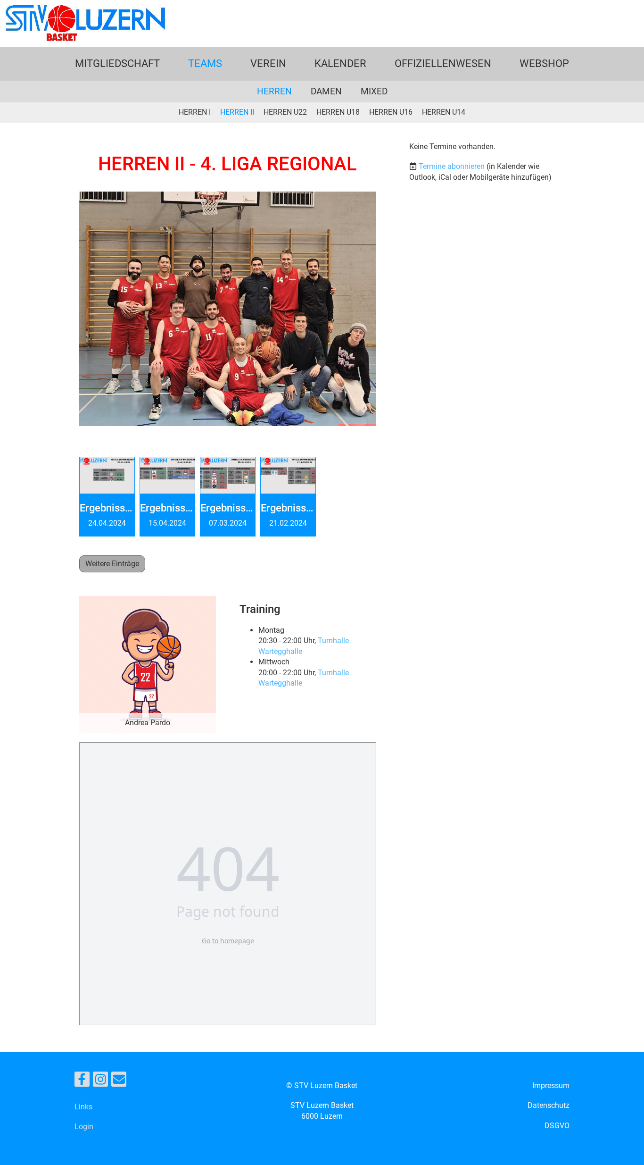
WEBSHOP (544, 63)
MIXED (374, 91)
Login (83, 1126)
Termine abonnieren (452, 166)
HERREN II (237, 112)
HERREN (274, 91)
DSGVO (557, 1125)
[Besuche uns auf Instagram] (100, 1081)
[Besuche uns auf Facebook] (82, 1081)
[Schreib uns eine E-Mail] (118, 1081)
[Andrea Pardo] (147, 664)
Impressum (551, 1085)
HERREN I (195, 112)
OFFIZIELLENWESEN (443, 63)
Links (83, 1106)
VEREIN (268, 63)
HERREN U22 (285, 112)
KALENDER (340, 63)
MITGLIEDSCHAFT (117, 63)
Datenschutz (549, 1105)
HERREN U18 (338, 112)
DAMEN (326, 91)
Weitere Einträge (112, 563)
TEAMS (205, 63)
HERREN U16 (391, 112)
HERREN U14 (443, 112)
